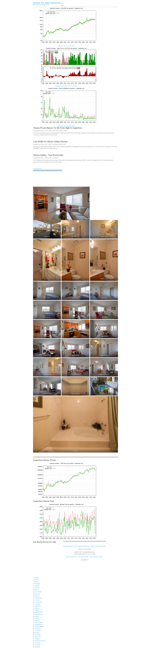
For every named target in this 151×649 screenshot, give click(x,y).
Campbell (36, 585)
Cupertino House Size (43, 501)
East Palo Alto (37, 592)
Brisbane (36, 581)
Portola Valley (38, 622)
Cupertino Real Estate (83, 546)
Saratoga (37, 638)
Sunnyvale (37, 643)
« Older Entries (37, 168)
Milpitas (37, 610)
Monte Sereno (38, 612)
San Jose (37, 632)
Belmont (36, 579)
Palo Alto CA (88, 554)
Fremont (37, 596)
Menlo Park (38, 606)
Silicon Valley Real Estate (96, 557)
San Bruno (37, 628)
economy (55, 158)
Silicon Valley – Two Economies (48, 155)
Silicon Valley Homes (71, 557)
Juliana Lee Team (39, 130)
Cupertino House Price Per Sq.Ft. (66, 46)
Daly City (36, 590)
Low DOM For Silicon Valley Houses (50, 141)
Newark (37, 616)
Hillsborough (38, 598)
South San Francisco (40, 640)
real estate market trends (59, 130)
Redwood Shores (39, 626)
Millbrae (37, 608)
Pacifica (37, 618)
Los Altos (37, 600)
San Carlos (38, 630)
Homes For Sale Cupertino (46, 2)
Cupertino (37, 587)
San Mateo (38, 634)
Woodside (37, 647)
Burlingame (37, 583)
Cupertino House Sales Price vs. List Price (66, 86)
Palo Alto (37, 620)
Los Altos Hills (38, 602)
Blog (62, 5)
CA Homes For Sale (83, 557)
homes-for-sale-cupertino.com (41, 4)
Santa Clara (38, 636)
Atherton (36, 577)
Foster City (37, 594)
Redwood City (38, 624)
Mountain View (39, 614)
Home (61, 3)
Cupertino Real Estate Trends (40, 170)
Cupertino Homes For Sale (55, 170)
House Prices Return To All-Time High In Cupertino (57, 127)
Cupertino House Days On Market (66, 126)
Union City (37, 645)
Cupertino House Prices (44, 460)
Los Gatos (37, 604)
